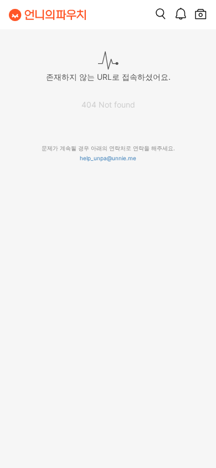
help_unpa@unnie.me (108, 158)
